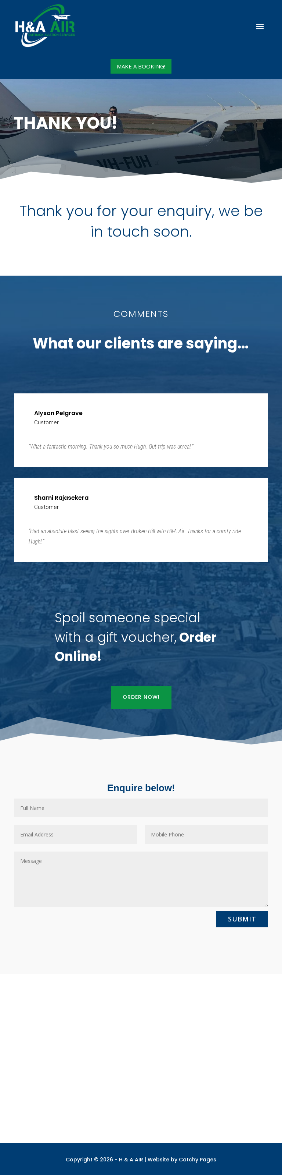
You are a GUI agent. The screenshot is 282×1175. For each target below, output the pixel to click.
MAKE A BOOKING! (141, 66)
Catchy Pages (197, 1159)
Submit (242, 918)
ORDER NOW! (141, 697)
